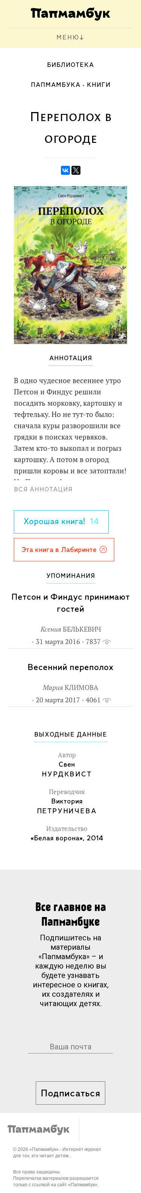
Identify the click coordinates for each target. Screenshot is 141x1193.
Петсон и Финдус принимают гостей (70, 603)
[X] (75, 170)
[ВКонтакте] (65, 170)
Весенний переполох (70, 667)
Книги (99, 85)
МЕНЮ (67, 38)
